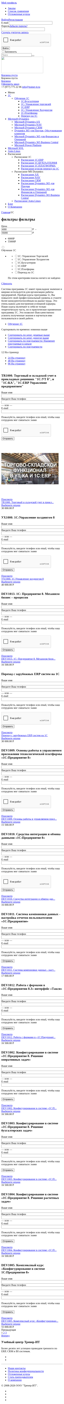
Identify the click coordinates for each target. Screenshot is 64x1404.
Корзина (6, 81)
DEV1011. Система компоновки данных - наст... (28, 970)
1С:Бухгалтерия (30, 101)
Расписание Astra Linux (27, 201)
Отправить (8, 438)
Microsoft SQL (16, 148)
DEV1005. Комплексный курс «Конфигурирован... (29, 1321)
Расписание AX (30, 174)
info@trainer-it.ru (31, 87)
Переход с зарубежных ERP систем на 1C (24, 735)
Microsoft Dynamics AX (27, 121)
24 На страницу (16, 357)
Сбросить (6, 283)
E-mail (4, 22)
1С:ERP (25, 107)
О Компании (15, 206)
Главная (5, 212)
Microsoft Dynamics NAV (28, 124)
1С (9, 95)
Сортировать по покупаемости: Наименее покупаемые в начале (31, 342)
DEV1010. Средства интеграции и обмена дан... (28, 899)
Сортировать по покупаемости (25, 346)
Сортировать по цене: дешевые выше (29, 335)
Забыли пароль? (18, 26)
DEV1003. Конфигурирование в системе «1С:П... (29, 1179)
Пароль (5, 26)
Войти (5, 19)
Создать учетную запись (15, 32)
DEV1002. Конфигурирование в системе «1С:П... (29, 1108)
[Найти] (33, 55)
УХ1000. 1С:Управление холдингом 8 (22, 578)
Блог (10, 203)
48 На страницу (16, 360)
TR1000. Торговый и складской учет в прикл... (27, 502)
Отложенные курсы (19, 14)
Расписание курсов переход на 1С (40, 168)
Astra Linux (14, 151)
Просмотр (6, 499)
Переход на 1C (29, 116)
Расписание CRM (31, 180)
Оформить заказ (10, 84)
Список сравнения (18, 11)
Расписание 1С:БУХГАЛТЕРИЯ (39, 162)
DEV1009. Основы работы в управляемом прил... (29, 819)
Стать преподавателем (20, 1377)
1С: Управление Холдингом (36, 110)
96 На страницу (16, 363)
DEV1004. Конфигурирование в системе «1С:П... (29, 1250)
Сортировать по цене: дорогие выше (28, 338)
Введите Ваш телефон (13, 398)
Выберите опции (10, 505)
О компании (15, 1380)
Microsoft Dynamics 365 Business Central (36, 142)
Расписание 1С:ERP (32, 159)
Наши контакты (17, 1368)
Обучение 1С (21, 98)
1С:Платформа (29, 113)
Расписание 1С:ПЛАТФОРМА (38, 165)
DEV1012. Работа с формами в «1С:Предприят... (28, 1037)
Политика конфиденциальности (26, 1371)
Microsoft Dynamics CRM (28, 127)
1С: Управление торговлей (36, 104)
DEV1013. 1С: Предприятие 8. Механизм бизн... (28, 658)
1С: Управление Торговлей (33, 256)
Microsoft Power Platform (27, 145)
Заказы (12, 8)
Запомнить (11, 51)
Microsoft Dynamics (18, 118)
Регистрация (16, 19)
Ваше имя (6, 392)
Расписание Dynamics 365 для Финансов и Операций (37, 191)
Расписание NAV (30, 177)
